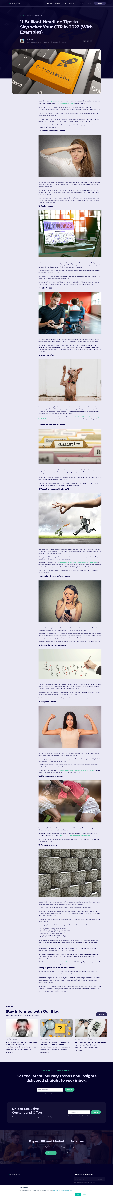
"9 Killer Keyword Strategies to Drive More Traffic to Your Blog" (75, 770)
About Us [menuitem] (49, 3)
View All (101, 1014)
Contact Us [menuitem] (46, 1183)
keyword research (55, 101)
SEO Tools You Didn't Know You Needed (90, 1042)
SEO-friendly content (66, 962)
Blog (22, 16)
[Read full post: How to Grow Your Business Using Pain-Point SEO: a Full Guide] (22, 1028)
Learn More (63, 1153)
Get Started (100, 3)
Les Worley (29, 39)
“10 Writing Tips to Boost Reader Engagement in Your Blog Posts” (76, 562)
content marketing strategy (66, 103)
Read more (9, 1052)
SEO (7, 1039)
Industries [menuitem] (80, 3)
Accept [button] (77, 1194)
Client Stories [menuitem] (68, 3)
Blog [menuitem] (89, 3)
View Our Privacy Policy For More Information (62, 1190)
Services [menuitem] (57, 3)
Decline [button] (84, 1194)
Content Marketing (35, 16)
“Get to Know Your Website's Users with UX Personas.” (75, 835)
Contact (50, 1153)
